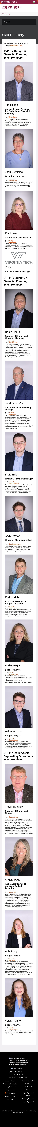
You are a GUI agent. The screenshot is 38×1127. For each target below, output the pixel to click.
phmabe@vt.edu (13, 608)
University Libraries (9, 1096)
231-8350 (11, 738)
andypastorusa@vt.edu (15, 544)
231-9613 (11, 891)
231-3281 (11, 481)
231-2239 (11, 412)
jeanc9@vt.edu (13, 180)
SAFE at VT (28, 1087)
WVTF (28, 1096)
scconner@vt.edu (13, 1029)
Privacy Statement (10, 1087)
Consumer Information (28, 1081)
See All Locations (17, 1074)
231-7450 (11, 1027)
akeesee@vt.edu (13, 740)
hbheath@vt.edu (13, 342)
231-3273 (11, 672)
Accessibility (9, 1099)
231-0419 (11, 116)
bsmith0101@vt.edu (14, 483)
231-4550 (11, 341)
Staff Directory (5, 14)
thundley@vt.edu (13, 817)
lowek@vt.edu (12, 242)
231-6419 (11, 240)
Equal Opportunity (28, 1093)
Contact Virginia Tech (19, 1077)
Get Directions (16, 1071)
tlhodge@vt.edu (13, 117)
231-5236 (11, 958)
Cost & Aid (28, 1084)
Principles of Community (10, 1084)
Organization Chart (16, 45)
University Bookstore (28, 1099)
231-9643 (11, 543)
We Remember (10, 1093)
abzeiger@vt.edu (13, 674)
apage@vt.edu (12, 892)
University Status (10, 1081)
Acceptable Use (9, 1090)
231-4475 (11, 816)
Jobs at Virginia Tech (28, 1102)
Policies (28, 1090)
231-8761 (11, 606)
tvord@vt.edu (12, 414)
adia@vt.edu (12, 960)
